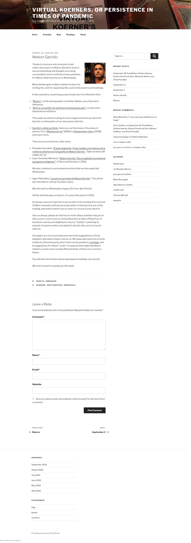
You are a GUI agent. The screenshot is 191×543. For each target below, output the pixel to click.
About (83, 34)
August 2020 (37, 470)
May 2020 (36, 485)
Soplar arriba (125, 142)
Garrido (41, 285)
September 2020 (39, 464)
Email (36, 369)
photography (55, 285)
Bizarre (116, 100)
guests (40, 281)
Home (34, 34)
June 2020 (36, 480)
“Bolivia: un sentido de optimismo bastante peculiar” (59, 108)
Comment (38, 317)
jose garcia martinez (122, 174)
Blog (59, 34)
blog (33, 507)
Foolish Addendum (139, 137)
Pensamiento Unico (84, 131)
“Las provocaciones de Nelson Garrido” (70, 178)
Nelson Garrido (120, 95)
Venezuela (70, 285)
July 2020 (35, 475)
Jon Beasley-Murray (122, 169)
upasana (117, 200)
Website (36, 384)
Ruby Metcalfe (119, 117)
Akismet (18, 540)
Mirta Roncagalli (120, 179)
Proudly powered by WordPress (45, 533)
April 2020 (36, 491)
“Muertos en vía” (54, 131)
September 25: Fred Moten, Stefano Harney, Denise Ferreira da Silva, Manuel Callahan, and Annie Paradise (133, 76)
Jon (56, 53)
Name (36, 355)
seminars (51, 281)
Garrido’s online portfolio (45, 128)
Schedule (47, 34)
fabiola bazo (118, 163)
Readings (70, 34)
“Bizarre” (36, 101)
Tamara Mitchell (120, 195)
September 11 (119, 85)
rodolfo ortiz (118, 190)
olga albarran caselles (123, 184)
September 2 (119, 90)
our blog (94, 242)
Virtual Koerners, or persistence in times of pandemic (92, 13)
